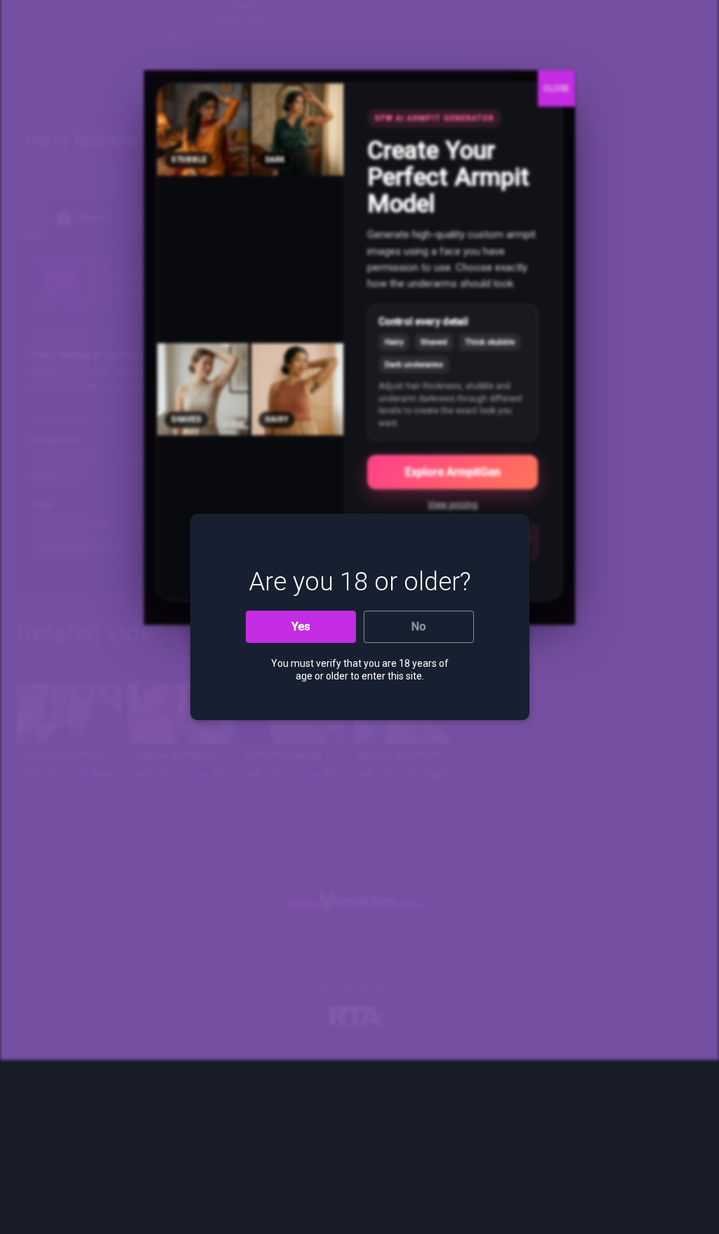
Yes (300, 626)
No (418, 626)
